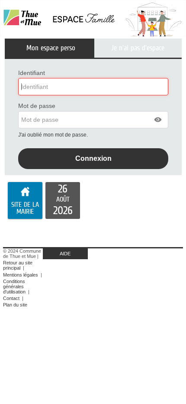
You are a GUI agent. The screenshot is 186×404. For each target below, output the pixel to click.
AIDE (65, 253)
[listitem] (62, 200)
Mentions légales (20, 274)
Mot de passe (36, 105)
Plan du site (15, 304)
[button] (158, 120)
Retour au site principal (17, 265)
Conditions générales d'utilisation (14, 286)
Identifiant (31, 72)
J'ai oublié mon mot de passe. (53, 135)
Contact (11, 298)
